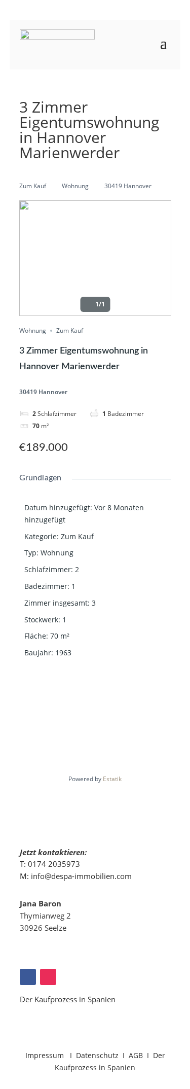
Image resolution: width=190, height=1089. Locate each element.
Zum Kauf (32, 186)
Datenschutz (97, 1055)
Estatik (112, 779)
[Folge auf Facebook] (28, 977)
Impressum (45, 1055)
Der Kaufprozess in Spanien (68, 999)
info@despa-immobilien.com (81, 876)
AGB (136, 1055)
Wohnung (75, 186)
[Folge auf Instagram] (48, 977)
